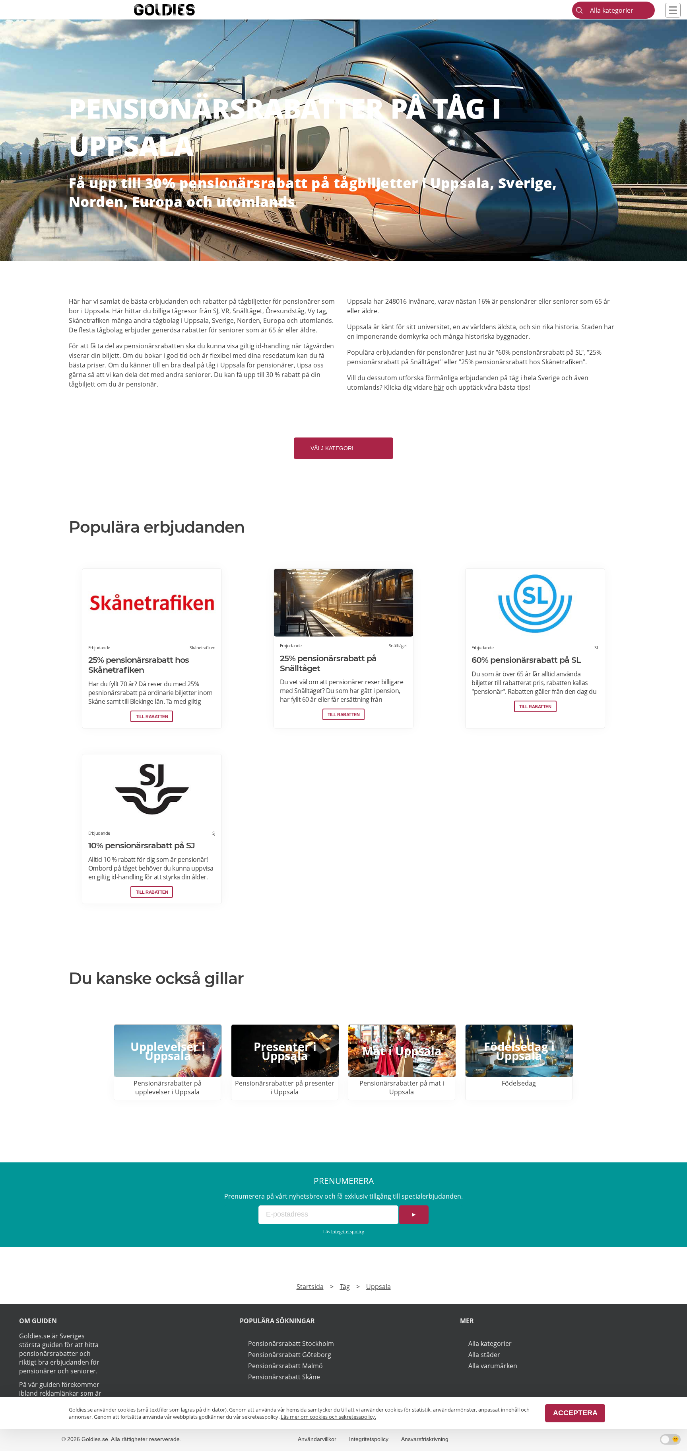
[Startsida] (176, 10)
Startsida (310, 1286)
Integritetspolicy (347, 1231)
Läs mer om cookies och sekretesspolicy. (328, 1416)
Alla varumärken (492, 1365)
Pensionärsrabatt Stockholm (291, 1343)
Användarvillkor (317, 1439)
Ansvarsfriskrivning (424, 1439)
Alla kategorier (490, 1343)
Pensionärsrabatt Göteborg (289, 1354)
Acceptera (575, 1413)
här (439, 387)
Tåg (345, 1286)
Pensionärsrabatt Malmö (285, 1365)
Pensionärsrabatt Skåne (284, 1377)
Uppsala (378, 1286)
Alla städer (484, 1354)
